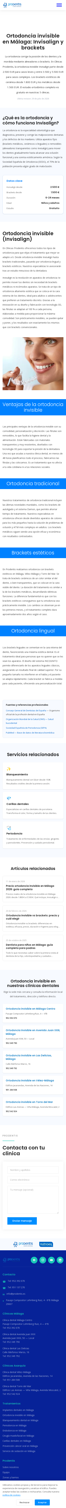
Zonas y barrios (11, 1477)
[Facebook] (34, 1260)
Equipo (6, 1472)
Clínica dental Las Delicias (16, 1348)
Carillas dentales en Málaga (17, 1440)
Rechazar (24, 1502)
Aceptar (42, 1502)
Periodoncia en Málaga (14, 1425)
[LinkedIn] (60, 1260)
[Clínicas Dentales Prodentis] (12, 5)
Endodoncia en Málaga (14, 1430)
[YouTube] (51, 1260)
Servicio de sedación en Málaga (19, 1451)
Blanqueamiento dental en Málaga (20, 1420)
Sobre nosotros (11, 1467)
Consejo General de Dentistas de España (26, 710)
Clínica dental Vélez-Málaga (17, 1372)
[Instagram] (42, 1260)
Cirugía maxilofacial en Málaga (18, 1435)
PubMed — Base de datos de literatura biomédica (30, 732)
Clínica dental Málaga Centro (17, 1320)
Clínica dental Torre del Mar (17, 1386)
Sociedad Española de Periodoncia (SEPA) (26, 727)
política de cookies (12, 1495)
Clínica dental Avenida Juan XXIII (19, 1334)
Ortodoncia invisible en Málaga (18, 1415)
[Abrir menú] (59, 5)
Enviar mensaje (22, 1221)
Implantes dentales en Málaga (18, 1410)
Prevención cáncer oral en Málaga (20, 1445)
